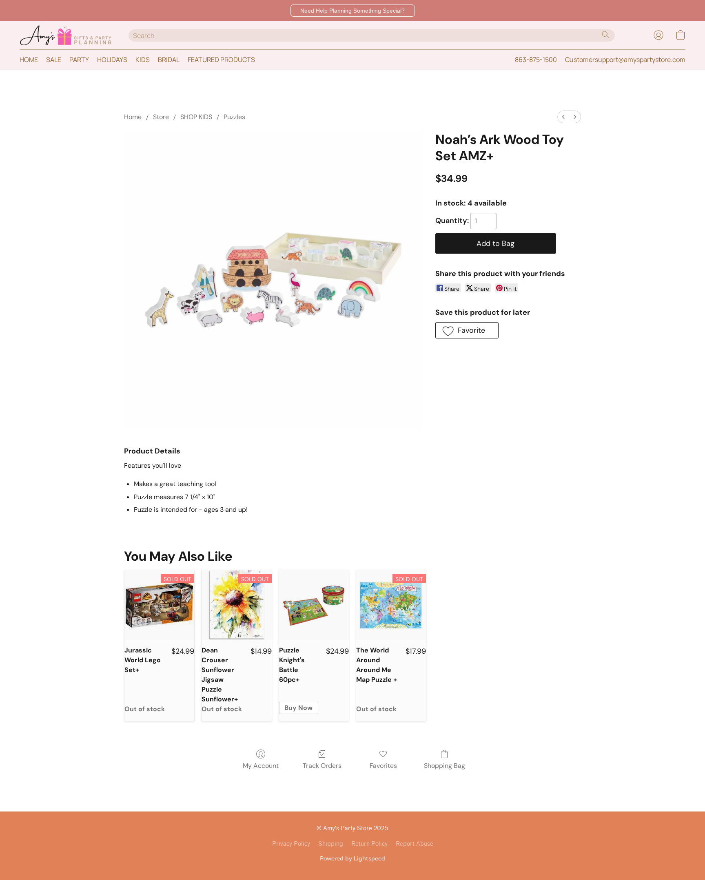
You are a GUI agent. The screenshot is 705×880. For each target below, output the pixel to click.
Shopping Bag (444, 765)
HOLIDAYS (112, 59)
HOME (29, 59)
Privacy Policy (291, 843)
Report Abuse (414, 843)
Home (133, 117)
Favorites (383, 765)
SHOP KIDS (196, 117)
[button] (352, 10)
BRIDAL (169, 59)
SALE (53, 59)
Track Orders (322, 765)
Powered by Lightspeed (352, 858)
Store (161, 117)
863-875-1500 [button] (536, 59)
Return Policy (369, 843)
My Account (261, 765)
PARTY (79, 59)
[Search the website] (605, 34)
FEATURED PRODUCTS (221, 59)
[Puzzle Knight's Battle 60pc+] (314, 605)
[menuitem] (563, 117)
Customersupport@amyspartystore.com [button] (625, 59)
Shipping (330, 843)
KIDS (142, 59)
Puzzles (234, 117)
